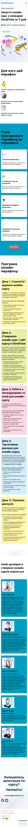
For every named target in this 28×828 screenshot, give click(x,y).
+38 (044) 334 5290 (22, 823)
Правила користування (7, 811)
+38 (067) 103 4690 (22, 825)
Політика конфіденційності (8, 813)
